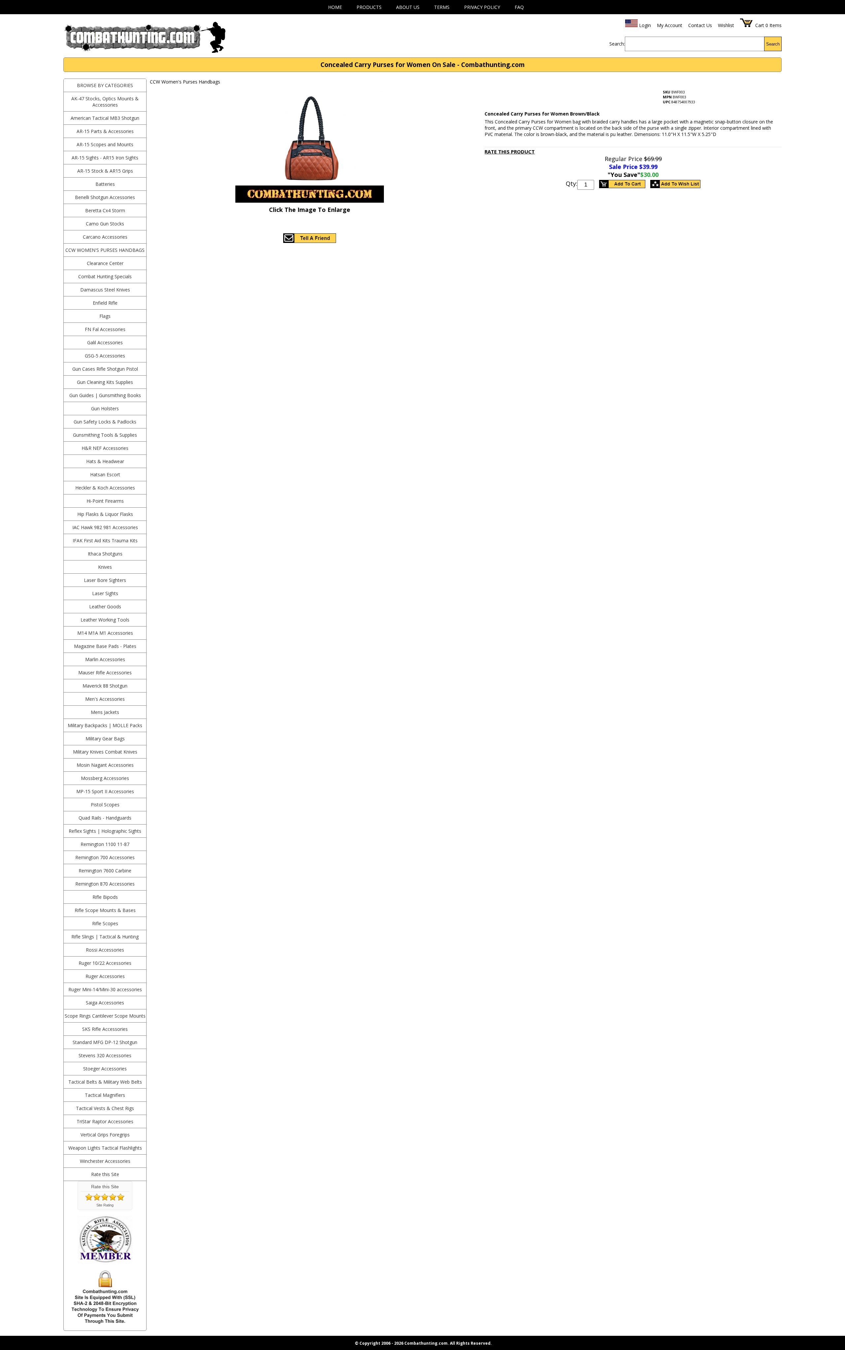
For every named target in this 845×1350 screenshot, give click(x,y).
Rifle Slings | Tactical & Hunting (105, 936)
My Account (669, 25)
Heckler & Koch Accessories (105, 488)
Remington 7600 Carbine (105, 870)
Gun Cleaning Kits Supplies (105, 382)
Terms (442, 7)
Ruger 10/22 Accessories (105, 963)
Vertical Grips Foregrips (105, 1134)
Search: (617, 44)
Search (773, 44)
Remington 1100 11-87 (105, 844)
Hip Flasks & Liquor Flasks (105, 514)
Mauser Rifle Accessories (105, 672)
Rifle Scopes (105, 923)
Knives (105, 567)
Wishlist (726, 25)
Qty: (571, 183)
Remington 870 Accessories (105, 884)
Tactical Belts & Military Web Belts (105, 1082)
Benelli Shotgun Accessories (105, 197)
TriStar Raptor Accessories (105, 1121)
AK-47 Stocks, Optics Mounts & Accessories (105, 101)
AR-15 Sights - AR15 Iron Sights (105, 157)
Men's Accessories (105, 699)
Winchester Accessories (105, 1161)
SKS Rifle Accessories (105, 1029)
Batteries (105, 184)
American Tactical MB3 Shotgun (105, 118)
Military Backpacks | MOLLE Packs (105, 725)
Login (645, 25)
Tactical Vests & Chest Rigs (105, 1108)
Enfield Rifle (105, 303)
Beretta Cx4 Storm (105, 210)
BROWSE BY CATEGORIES (105, 85)
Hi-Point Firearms (105, 501)
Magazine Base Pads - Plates (105, 646)
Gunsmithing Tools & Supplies (105, 435)
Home (335, 7)
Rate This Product (510, 151)
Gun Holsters (105, 408)
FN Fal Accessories (105, 329)
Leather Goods (105, 606)
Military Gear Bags (105, 738)
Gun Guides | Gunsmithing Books (105, 395)
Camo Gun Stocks (105, 223)
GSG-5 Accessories (105, 356)
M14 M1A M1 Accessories (105, 633)
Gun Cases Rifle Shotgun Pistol (105, 369)
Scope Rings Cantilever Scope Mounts (105, 1016)
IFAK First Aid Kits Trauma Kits (105, 540)
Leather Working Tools (105, 620)
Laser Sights (105, 593)
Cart (759, 25)
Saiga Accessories (105, 1002)
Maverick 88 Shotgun (105, 686)
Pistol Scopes (105, 804)
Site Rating (105, 1205)
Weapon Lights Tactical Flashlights (105, 1148)
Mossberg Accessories (105, 778)
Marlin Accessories (105, 659)
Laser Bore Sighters (105, 580)
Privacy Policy (482, 7)
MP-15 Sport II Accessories (105, 791)
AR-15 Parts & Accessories (105, 131)
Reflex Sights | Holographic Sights (105, 831)
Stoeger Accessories (105, 1068)
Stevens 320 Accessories (105, 1055)
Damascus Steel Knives (105, 290)
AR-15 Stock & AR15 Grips (105, 171)
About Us (408, 7)
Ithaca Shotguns (105, 554)
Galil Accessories (105, 342)
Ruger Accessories (105, 976)
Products (369, 7)
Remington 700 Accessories (105, 857)
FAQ (519, 7)
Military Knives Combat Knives (105, 752)
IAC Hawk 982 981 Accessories (105, 527)
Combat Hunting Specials (105, 276)
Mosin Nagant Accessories (105, 765)
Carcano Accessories (105, 237)
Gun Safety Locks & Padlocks (105, 422)
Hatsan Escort (105, 474)
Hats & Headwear (105, 461)
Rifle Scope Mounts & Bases (105, 910)
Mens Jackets (105, 712)
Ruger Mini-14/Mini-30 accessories (105, 989)
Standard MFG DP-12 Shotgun (105, 1042)
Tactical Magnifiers (105, 1095)
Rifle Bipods (105, 897)
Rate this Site (105, 1174)
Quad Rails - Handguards (105, 818)
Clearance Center (105, 263)
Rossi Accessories (105, 950)
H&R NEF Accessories (105, 448)
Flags (105, 316)
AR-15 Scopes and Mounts (105, 144)
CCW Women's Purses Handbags (105, 250)
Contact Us (700, 25)
